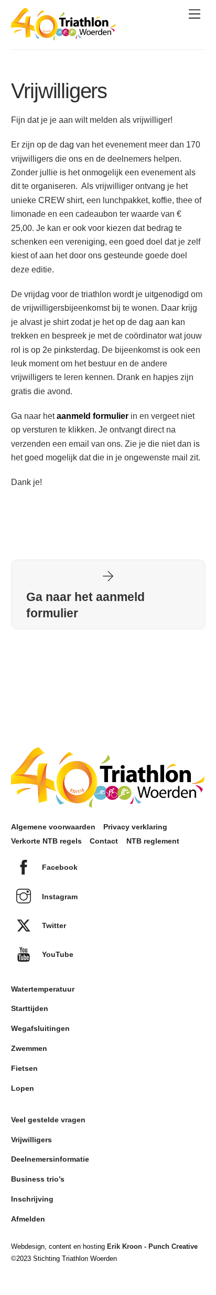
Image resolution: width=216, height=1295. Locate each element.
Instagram (59, 896)
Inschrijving (32, 1199)
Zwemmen (29, 1048)
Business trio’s (37, 1179)
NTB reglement (152, 841)
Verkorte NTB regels (46, 841)
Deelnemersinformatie (50, 1159)
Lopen (22, 1088)
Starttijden (29, 1008)
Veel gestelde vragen (48, 1119)
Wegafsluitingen (40, 1028)
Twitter (53, 925)
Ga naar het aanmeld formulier (85, 605)
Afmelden (28, 1219)
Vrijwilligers (31, 1139)
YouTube (56, 954)
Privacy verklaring (135, 827)
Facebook (59, 867)
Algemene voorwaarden (53, 827)
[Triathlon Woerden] (63, 35)
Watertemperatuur (42, 989)
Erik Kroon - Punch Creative (152, 1246)
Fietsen (24, 1068)
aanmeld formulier (91, 416)
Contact (104, 841)
